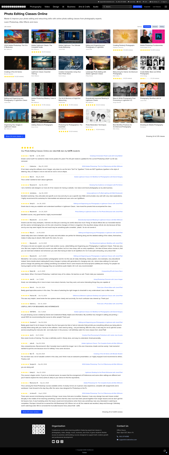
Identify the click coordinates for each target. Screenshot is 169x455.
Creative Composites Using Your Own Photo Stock (70, 73)
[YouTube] (53, 441)
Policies (84, 452)
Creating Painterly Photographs (123, 45)
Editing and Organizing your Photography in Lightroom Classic (15, 99)
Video (47, 6)
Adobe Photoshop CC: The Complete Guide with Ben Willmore (103, 383)
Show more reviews (31, 412)
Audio (95, 6)
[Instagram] (61, 441)
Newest (155, 26)
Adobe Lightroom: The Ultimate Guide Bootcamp (69, 46)
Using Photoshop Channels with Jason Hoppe (108, 279)
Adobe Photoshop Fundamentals (151, 45)
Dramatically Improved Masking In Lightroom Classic (97, 99)
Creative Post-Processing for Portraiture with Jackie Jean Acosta (102, 335)
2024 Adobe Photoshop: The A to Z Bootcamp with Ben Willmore (102, 166)
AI (63, 6)
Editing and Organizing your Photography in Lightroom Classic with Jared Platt (98, 203)
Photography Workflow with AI (150, 98)
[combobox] (117, 6)
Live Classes (157, 7)
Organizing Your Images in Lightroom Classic (13, 126)
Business (71, 6)
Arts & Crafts (84, 6)
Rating (162, 26)
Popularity (147, 26)
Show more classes (14, 136)
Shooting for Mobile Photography (151, 125)
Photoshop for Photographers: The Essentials (70, 126)
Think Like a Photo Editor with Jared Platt (110, 287)
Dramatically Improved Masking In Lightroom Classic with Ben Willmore (100, 220)
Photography (35, 6)
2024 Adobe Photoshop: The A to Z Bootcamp (16, 46)
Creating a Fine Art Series (13, 72)
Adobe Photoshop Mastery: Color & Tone (43, 99)
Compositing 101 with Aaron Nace (112, 271)
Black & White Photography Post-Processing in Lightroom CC (124, 99)
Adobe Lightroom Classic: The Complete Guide (41, 46)
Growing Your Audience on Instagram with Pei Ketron (106, 185)
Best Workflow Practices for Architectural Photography (122, 126)
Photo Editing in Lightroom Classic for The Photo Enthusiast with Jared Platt (99, 211)
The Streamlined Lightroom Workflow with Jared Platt (106, 243)
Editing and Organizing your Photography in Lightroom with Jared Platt (101, 232)
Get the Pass (137, 7)
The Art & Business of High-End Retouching (69, 99)
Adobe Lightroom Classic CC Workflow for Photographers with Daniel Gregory (98, 177)
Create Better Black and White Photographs (150, 73)
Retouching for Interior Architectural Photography (125, 73)
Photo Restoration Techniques (96, 125)
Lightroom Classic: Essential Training (40, 73)
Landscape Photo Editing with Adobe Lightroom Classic (96, 73)
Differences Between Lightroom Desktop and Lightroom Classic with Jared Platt (98, 295)
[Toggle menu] (165, 6)
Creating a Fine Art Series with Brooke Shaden (108, 354)
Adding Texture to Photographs (42, 125)
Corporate (147, 7)
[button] (164, 450)
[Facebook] (57, 441)
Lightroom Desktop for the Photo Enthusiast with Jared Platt (104, 372)
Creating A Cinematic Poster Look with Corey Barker (106, 156)
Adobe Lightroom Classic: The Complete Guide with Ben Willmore (102, 343)
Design (56, 6)
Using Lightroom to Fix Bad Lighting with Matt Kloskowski (105, 193)
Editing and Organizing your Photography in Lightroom (95, 46)
